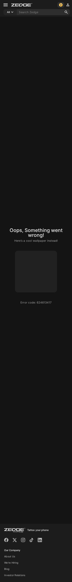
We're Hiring (11, 562)
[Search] (66, 12)
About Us (9, 556)
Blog (6, 568)
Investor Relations (14, 575)
